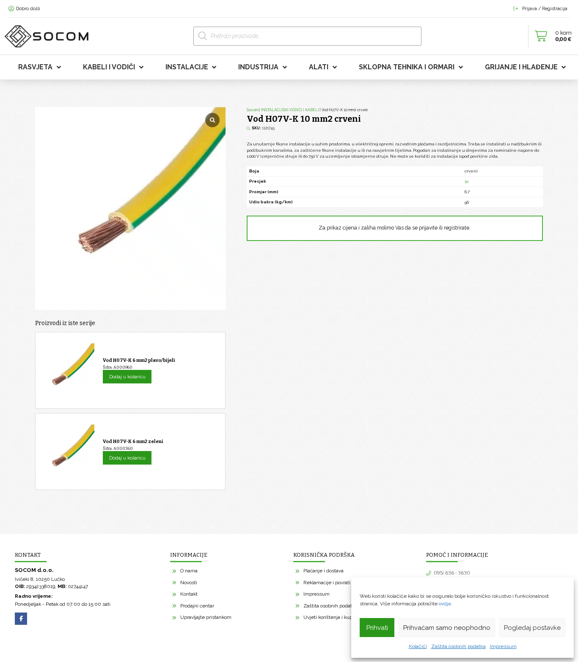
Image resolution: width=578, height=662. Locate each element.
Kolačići (418, 646)
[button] (551, 36)
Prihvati (377, 628)
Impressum (503, 646)
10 (466, 181)
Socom (252, 110)
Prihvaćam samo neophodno (446, 628)
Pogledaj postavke (532, 628)
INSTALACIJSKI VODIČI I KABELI (290, 110)
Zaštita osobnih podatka (458, 646)
